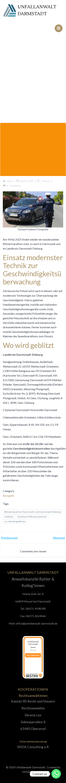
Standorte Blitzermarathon (32, 516)
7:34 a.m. (45, 181)
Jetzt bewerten (33, 655)
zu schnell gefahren (15, 521)
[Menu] (58, 28)
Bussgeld (8, 495)
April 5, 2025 (27, 181)
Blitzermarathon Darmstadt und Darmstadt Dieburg (32, 511)
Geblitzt (8, 516)
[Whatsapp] (56, 774)
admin (10, 181)
